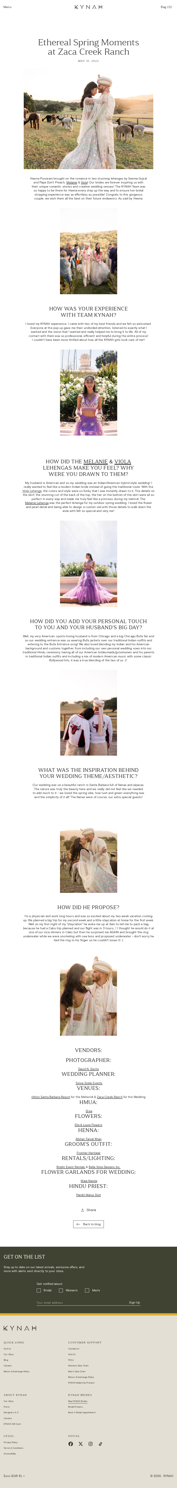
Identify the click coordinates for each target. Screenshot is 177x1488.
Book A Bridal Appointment (81, 1412)
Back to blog (92, 1224)
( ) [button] (166, 9)
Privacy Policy (10, 1442)
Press (7, 1406)
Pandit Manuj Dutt (88, 1195)
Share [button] (91, 1210)
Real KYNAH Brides (77, 1401)
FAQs (71, 1360)
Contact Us (73, 1348)
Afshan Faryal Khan (88, 1139)
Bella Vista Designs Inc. (104, 1167)
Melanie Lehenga (37, 503)
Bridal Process (75, 1406)
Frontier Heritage (88, 1153)
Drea (89, 1111)
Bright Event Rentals (71, 1167)
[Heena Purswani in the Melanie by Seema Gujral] (88, 251)
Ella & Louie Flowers (88, 1125)
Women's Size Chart (78, 1365)
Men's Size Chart (76, 1371)
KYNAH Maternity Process (81, 1382)
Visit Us (7, 1348)
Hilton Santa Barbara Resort (51, 1097)
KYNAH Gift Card (12, 1424)
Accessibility (10, 1453)
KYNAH (168, 1476)
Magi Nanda (89, 1181)
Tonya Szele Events (89, 1083)
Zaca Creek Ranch (109, 1097)
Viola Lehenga (32, 491)
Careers (8, 1365)
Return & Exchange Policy (16, 1371)
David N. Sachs (88, 1069)
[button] (7, 7)
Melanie (71, 182)
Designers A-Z (11, 1412)
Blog (6, 1360)
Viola (84, 182)
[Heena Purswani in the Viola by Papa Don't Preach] (88, 393)
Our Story (9, 1354)
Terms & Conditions (13, 1448)
